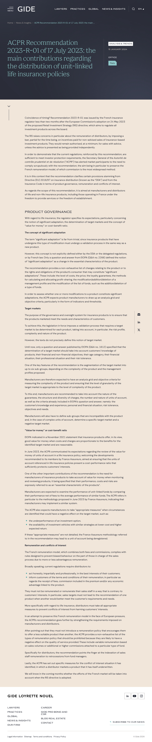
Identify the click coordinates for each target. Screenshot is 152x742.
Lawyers (61, 9)
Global (93, 9)
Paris (112, 63)
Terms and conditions (42, 736)
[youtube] (134, 696)
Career (46, 708)
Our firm (13, 725)
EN (140, 9)
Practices (77, 9)
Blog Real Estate (53, 718)
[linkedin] (139, 322)
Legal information (15, 736)
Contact (47, 723)
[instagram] (141, 696)
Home (10, 23)
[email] (139, 314)
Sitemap (28, 736)
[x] (139, 329)
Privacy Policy (60, 736)
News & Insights (113, 9)
